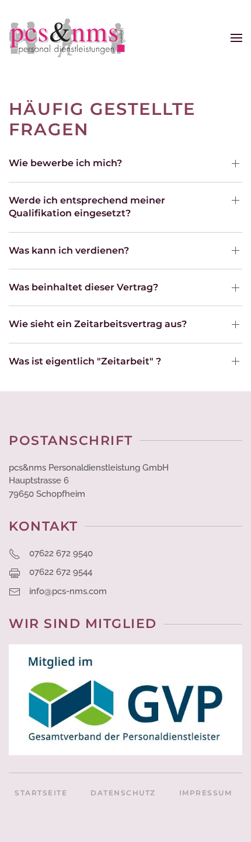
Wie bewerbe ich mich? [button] (65, 163)
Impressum (205, 792)
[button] (236, 38)
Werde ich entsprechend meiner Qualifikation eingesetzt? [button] (87, 207)
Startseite (41, 792)
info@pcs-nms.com (68, 591)
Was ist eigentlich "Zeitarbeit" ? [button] (85, 361)
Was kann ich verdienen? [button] (69, 250)
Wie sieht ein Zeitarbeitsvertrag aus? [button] (98, 323)
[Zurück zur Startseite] (67, 38)
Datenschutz (123, 792)
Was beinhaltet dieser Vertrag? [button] (83, 287)
